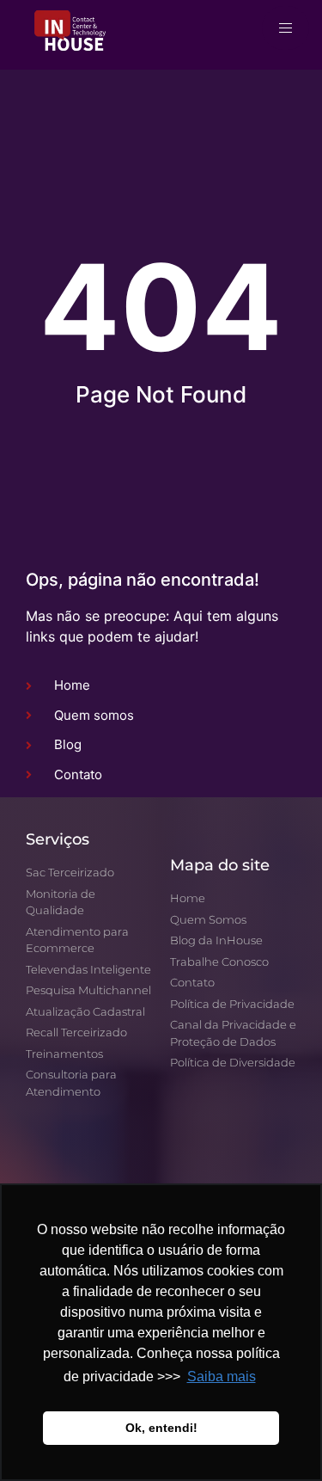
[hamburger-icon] (285, 28)
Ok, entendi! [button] (161, 1428)
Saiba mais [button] (221, 1376)
